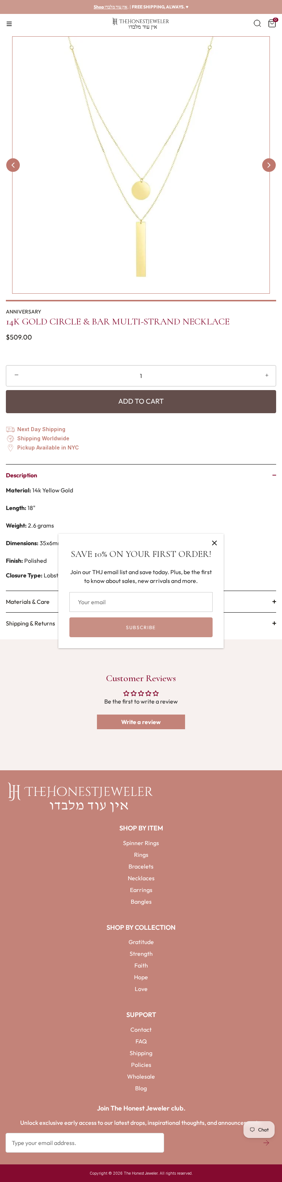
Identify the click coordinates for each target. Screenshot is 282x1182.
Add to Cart (141, 401)
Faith (141, 965)
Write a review (141, 722)
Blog (141, 1088)
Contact (141, 1029)
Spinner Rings (141, 843)
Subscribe (141, 627)
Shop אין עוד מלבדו (110, 7)
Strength (141, 953)
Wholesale (141, 1076)
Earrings (141, 889)
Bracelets (141, 866)
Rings (141, 854)
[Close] (214, 543)
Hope (141, 977)
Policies (141, 1064)
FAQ (141, 1041)
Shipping (141, 1053)
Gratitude (141, 942)
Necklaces (141, 878)
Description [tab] (21, 475)
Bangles (141, 901)
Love (141, 988)
